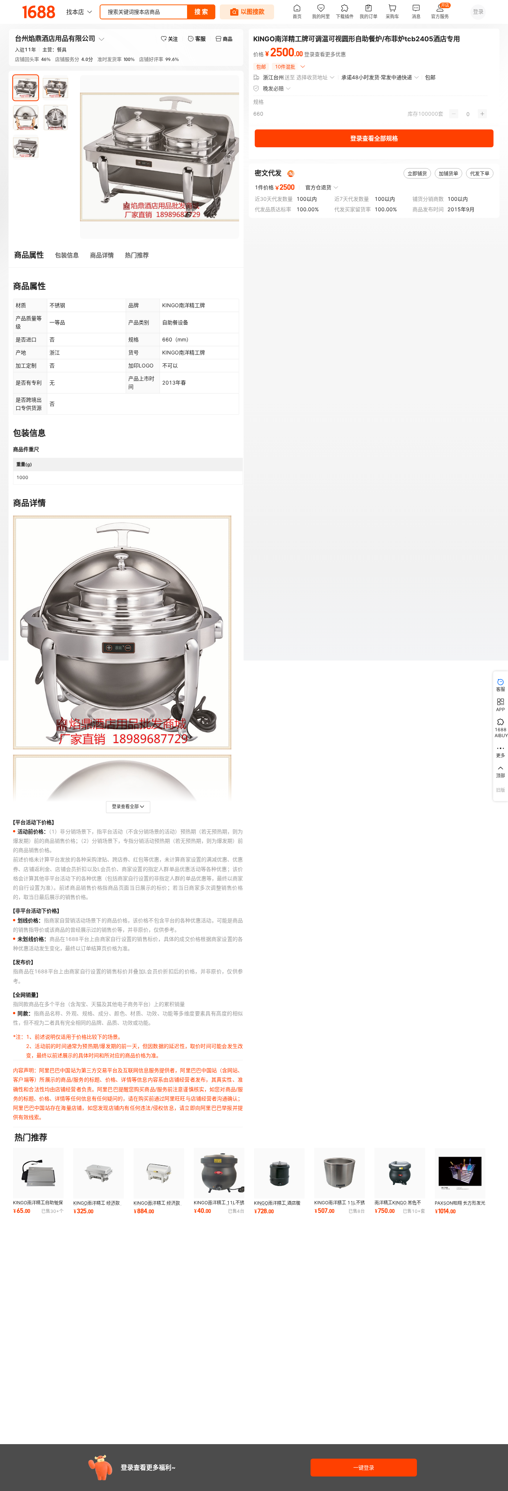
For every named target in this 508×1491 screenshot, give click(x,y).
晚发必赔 (273, 88)
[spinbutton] (468, 114)
